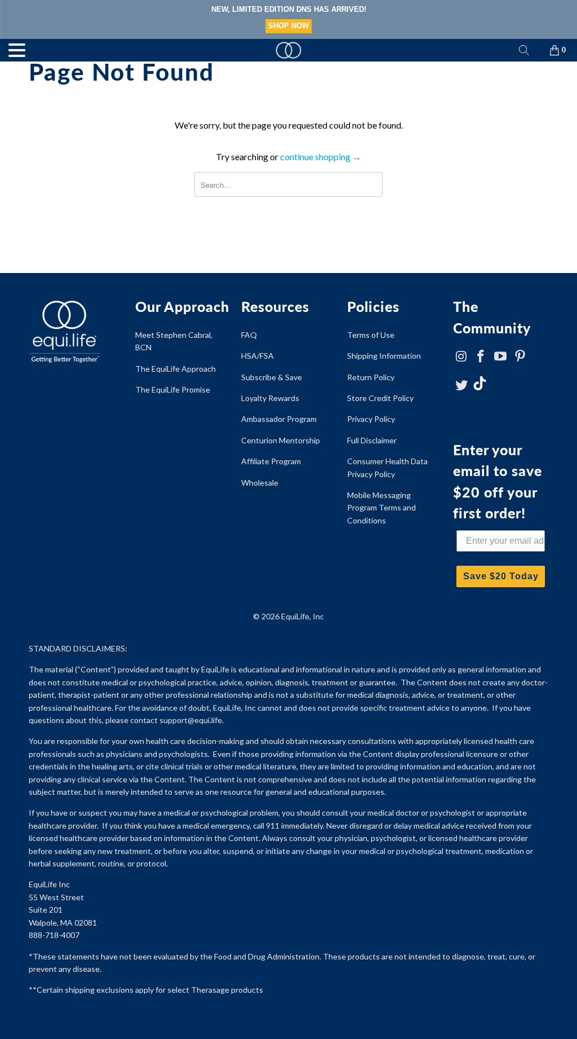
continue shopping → (320, 156)
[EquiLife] (288, 50)
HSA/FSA (257, 355)
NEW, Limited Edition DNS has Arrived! (288, 9)
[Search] (524, 50)
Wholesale (259, 482)
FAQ (249, 335)
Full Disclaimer (372, 440)
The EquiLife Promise (172, 389)
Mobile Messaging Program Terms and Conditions (381, 507)
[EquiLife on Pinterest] (520, 357)
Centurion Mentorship (280, 440)
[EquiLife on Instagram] (461, 357)
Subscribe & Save (271, 377)
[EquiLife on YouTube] (500, 357)
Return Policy (370, 377)
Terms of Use (370, 335)
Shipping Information (384, 355)
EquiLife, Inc (302, 616)
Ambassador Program (279, 419)
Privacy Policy (371, 419)
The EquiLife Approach (175, 368)
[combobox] (288, 184)
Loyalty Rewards (270, 398)
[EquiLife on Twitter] (461, 385)
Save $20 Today (501, 576)
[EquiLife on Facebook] (481, 357)
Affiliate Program (271, 461)
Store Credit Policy (380, 398)
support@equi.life (190, 720)
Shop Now (288, 25)
